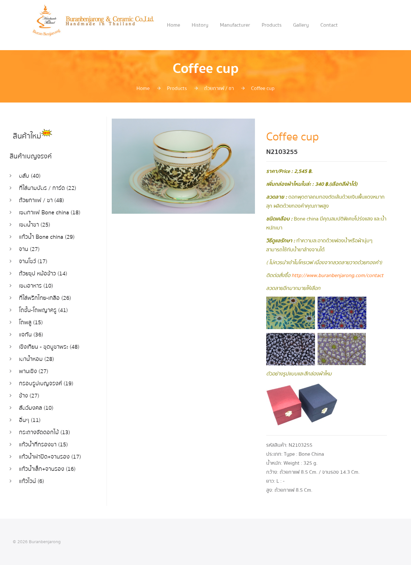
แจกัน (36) (31, 334)
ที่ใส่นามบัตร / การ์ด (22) (47, 188)
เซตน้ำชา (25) (34, 224)
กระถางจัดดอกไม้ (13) (44, 432)
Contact (329, 25)
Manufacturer (235, 25)
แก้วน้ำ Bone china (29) (46, 237)
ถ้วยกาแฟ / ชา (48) (41, 200)
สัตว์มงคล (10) (36, 408)
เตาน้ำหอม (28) (36, 359)
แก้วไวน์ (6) (31, 481)
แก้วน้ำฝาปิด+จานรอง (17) (50, 457)
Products (272, 25)
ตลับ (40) (29, 176)
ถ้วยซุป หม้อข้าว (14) (43, 273)
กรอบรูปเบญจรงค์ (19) (46, 383)
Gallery (301, 25)
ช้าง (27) (29, 395)
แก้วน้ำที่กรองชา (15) (43, 444)
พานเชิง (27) (33, 371)
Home (173, 25)
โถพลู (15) (31, 322)
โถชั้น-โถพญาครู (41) (43, 310)
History (200, 25)
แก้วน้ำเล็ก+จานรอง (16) (47, 469)
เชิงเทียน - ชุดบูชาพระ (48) (49, 347)
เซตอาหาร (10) (36, 286)
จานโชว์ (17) (33, 261)
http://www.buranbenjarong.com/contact (337, 275)
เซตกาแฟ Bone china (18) (49, 212)
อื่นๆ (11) (29, 420)
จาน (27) (29, 249)
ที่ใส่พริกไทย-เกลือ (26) (45, 298)
